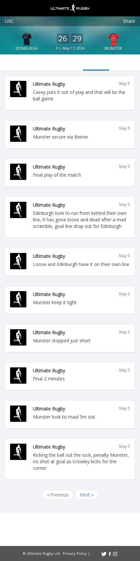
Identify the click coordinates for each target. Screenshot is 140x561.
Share (129, 21)
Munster (113, 48)
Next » (86, 495)
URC (9, 21)
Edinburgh (27, 48)
